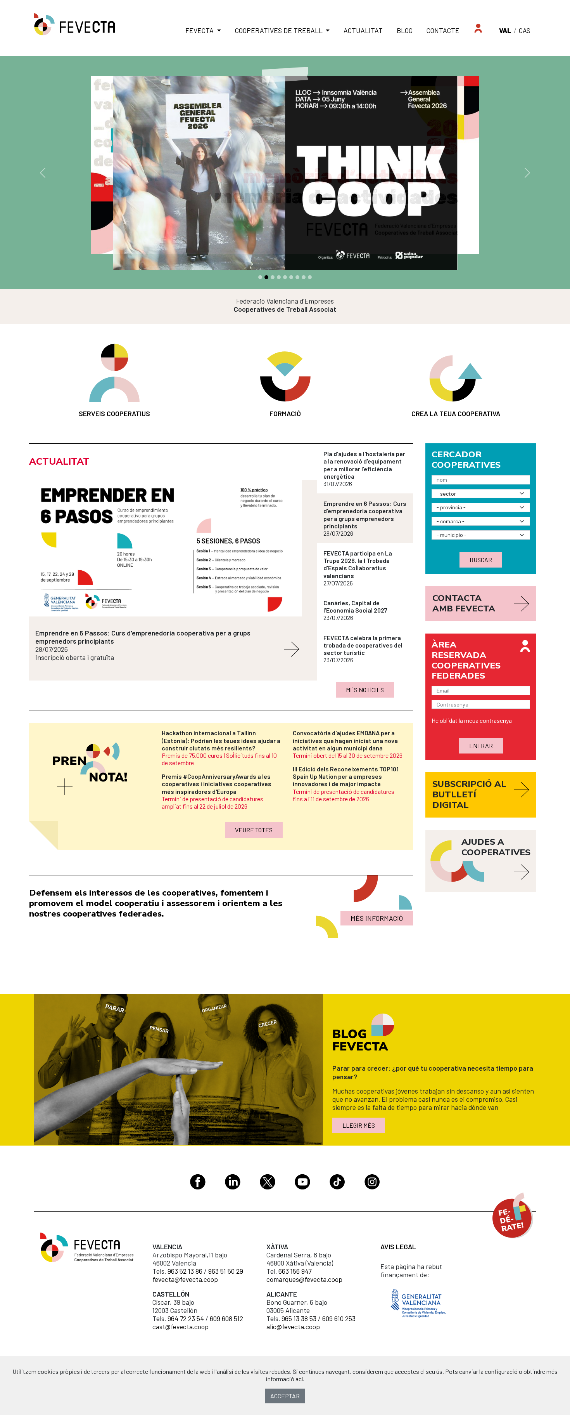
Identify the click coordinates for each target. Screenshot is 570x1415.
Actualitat (363, 30)
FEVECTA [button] (200, 30)
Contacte (443, 30)
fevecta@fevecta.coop (185, 1279)
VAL (505, 30)
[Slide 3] (279, 277)
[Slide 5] (291, 277)
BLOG (405, 30)
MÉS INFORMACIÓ (377, 918)
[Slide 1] (266, 277)
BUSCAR (481, 559)
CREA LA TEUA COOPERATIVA (455, 413)
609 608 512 (226, 1318)
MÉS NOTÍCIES (365, 689)
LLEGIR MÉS (358, 1125)
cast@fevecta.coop (180, 1326)
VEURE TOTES (254, 829)
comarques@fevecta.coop (304, 1279)
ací (299, 1378)
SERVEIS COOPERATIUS (114, 413)
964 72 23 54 (186, 1318)
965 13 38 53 (299, 1318)
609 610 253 (339, 1318)
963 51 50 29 (225, 1271)
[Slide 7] (304, 277)
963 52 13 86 (185, 1271)
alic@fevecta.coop (293, 1326)
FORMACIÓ (285, 413)
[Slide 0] (260, 277)
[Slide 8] (310, 277)
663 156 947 (294, 1271)
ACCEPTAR (285, 1395)
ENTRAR (481, 745)
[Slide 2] (273, 277)
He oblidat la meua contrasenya (472, 720)
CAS (524, 30)
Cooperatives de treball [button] (279, 30)
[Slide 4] (285, 277)
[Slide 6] (297, 277)
